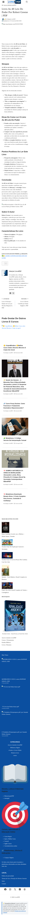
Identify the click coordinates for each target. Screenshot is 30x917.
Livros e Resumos (6, 645)
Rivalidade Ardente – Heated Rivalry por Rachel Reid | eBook (15, 633)
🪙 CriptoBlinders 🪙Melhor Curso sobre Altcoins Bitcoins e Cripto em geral (14, 348)
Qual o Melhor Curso (10, 839)
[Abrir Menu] (3, 1)
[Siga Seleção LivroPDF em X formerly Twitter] (13, 293)
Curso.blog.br (8, 836)
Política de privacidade (8, 876)
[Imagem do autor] (3, 19)
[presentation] (15, 334)
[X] (15, 889)
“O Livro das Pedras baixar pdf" (10, 706)
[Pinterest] (20, 889)
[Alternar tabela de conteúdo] (5, 263)
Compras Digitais (9, 857)
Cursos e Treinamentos (8, 640)
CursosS (6, 841)
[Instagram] (10, 889)
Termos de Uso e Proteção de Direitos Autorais (14, 878)
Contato (4, 883)
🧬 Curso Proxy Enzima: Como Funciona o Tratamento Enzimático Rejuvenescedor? (14, 406)
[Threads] (25, 889)
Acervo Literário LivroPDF (9, 638)
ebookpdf (6, 798)
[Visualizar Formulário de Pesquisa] (26, 1)
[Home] (2, 5)
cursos (15, 755)
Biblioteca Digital (15, 747)
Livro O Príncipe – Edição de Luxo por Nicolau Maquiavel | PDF (7, 303)
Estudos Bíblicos (6, 642)
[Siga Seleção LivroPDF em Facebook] (10, 293)
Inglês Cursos (8, 843)
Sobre (3, 881)
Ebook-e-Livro (15, 753)
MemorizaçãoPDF (9, 796)
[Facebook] (5, 889)
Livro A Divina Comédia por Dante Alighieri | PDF (23, 302)
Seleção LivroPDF (11, 19)
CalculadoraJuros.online (10, 846)
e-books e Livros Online (15, 750)
